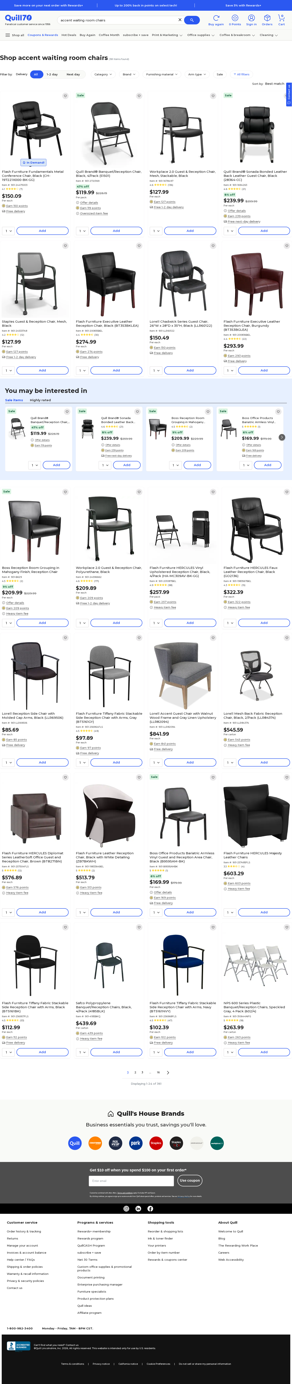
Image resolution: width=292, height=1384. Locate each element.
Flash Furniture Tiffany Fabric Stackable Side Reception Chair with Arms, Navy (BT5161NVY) (183, 1007)
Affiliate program (89, 1312)
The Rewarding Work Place (238, 1245)
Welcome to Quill (230, 1231)
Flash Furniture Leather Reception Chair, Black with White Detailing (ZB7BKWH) (105, 857)
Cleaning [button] (266, 35)
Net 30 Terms (87, 1259)
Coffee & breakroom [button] (235, 35)
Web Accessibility (231, 1259)
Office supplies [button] (198, 35)
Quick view (33, 155)
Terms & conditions (72, 1363)
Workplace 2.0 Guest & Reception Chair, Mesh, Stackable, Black (183, 174)
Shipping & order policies (25, 1266)
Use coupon (190, 1180)
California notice (128, 1363)
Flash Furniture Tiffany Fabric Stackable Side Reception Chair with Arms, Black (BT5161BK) (35, 1007)
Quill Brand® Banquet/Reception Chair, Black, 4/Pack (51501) (109, 174)
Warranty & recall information (28, 1273)
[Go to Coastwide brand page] (95, 1144)
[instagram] (126, 1208)
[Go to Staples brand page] (156, 1144)
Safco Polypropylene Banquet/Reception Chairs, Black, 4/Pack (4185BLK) (104, 1007)
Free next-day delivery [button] (244, 221)
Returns (12, 1238)
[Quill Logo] (18, 18)
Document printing (91, 1277)
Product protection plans (95, 1298)
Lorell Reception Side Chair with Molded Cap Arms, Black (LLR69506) (32, 715)
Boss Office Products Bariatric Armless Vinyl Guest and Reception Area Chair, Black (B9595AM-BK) (261, 420)
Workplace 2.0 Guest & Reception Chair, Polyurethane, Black (109, 570)
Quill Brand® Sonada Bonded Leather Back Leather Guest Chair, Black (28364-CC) (255, 176)
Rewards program (90, 1238)
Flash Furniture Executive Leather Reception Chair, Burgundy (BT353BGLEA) (252, 325)
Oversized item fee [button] (94, 213)
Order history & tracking (24, 1231)
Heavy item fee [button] (17, 613)
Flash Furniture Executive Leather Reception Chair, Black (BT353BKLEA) (107, 323)
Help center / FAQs (21, 1259)
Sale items (14, 400)
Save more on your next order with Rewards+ (48, 5)
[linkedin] (138, 1208)
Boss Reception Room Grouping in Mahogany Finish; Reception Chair (187, 420)
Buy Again (87, 35)
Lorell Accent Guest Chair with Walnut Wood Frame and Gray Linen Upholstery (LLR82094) (183, 717)
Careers (223, 1252)
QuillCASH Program (91, 1245)
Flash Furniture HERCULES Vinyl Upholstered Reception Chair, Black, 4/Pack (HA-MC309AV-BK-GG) (180, 572)
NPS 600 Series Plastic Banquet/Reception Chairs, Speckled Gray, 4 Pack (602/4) (254, 1007)
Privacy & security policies (25, 1281)
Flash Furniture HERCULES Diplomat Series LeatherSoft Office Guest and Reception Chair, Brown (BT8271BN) (32, 857)
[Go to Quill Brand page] (75, 1144)
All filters (242, 74)
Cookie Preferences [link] (158, 1363)
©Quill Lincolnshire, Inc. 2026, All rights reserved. (62, 1348)
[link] (65, 96)
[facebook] (150, 1208)
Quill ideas (84, 1305)
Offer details (89, 202)
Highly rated (40, 400)
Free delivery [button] (15, 211)
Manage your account (22, 1245)
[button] (180, 19)
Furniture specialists (91, 1291)
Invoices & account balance (26, 1252)
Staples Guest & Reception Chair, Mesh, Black (34, 323)
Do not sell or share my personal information (205, 1363)
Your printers (157, 1245)
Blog (221, 1238)
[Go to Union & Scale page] (197, 1144)
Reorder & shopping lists (165, 1231)
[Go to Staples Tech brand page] (176, 1144)
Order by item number (164, 1252)
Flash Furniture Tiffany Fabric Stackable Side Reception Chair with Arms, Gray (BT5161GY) (109, 717)
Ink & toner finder (160, 1238)
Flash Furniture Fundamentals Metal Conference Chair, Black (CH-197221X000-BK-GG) (33, 176)
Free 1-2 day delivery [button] (169, 207)
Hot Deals (69, 35)
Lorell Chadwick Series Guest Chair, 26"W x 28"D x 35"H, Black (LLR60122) (181, 323)
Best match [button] (275, 84)
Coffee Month (109, 35)
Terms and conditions (125, 1193)
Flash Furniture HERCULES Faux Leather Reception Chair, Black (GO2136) (250, 572)
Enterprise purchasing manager (99, 1284)
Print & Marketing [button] (165, 35)
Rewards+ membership (94, 1231)
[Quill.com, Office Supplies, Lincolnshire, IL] (18, 1346)
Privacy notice (101, 1363)
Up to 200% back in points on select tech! (146, 5)
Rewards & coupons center (167, 1259)
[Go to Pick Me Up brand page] (115, 1144)
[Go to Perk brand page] (136, 1144)
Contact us (14, 1288)
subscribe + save (136, 35)
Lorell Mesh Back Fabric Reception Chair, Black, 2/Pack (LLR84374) (253, 715)
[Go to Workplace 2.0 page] (217, 1144)
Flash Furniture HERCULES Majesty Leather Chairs (253, 855)
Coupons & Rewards (43, 35)
